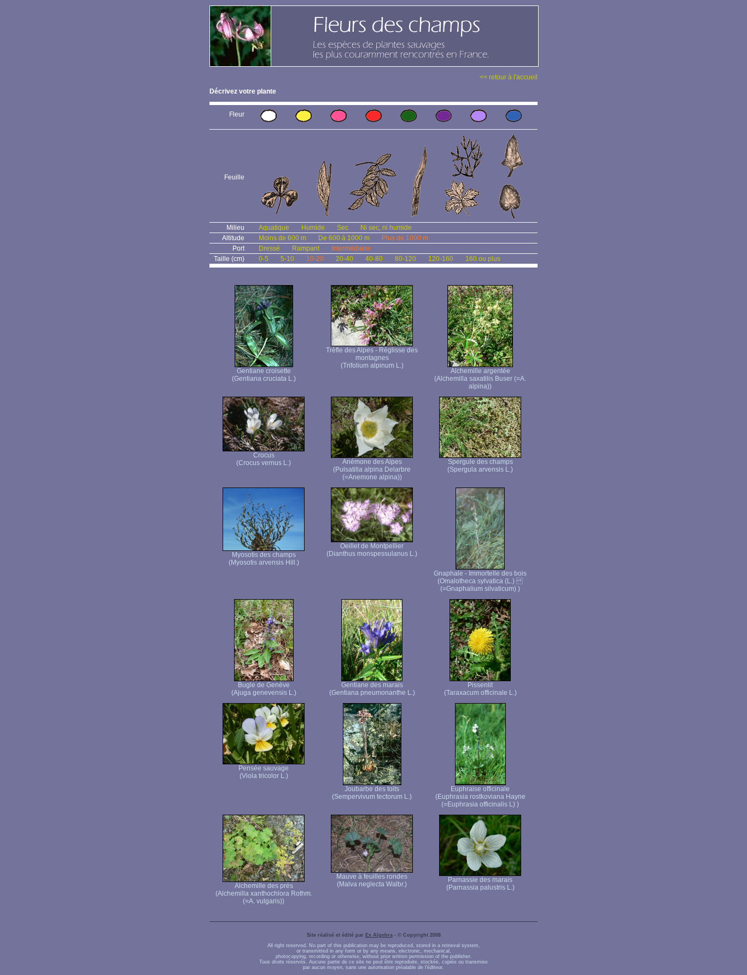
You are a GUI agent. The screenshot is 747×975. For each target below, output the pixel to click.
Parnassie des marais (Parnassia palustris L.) (480, 883)
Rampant (305, 248)
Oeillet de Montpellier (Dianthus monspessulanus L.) (371, 550)
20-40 (344, 259)
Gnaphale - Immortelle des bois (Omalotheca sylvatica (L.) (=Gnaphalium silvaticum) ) (480, 581)
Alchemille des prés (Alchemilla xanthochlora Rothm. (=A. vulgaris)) (263, 893)
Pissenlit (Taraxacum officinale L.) (480, 689)
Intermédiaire (351, 248)
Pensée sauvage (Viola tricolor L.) (263, 772)
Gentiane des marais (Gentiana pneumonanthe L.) (372, 689)
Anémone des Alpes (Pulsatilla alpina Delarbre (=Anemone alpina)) (372, 469)
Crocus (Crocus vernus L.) (263, 459)
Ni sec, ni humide (386, 227)
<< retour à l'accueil (509, 77)
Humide (313, 227)
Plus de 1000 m (405, 238)
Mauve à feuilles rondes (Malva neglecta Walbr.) (371, 880)
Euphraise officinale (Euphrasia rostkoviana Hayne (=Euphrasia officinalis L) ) (480, 796)
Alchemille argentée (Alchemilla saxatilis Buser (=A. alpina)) (480, 378)
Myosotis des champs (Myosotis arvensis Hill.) (264, 558)
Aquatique (274, 227)
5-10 (287, 259)
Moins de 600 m (282, 238)
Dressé (269, 248)
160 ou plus (482, 259)
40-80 (374, 259)
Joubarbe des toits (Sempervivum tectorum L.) (372, 792)
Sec (342, 227)
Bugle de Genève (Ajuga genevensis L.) (263, 689)
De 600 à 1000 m (344, 238)
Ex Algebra (379, 935)
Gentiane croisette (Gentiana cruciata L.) (264, 374)
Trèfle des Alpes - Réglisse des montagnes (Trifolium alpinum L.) (372, 357)
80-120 (405, 259)
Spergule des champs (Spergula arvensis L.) (480, 465)
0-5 (264, 259)
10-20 (315, 259)
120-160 (440, 259)
